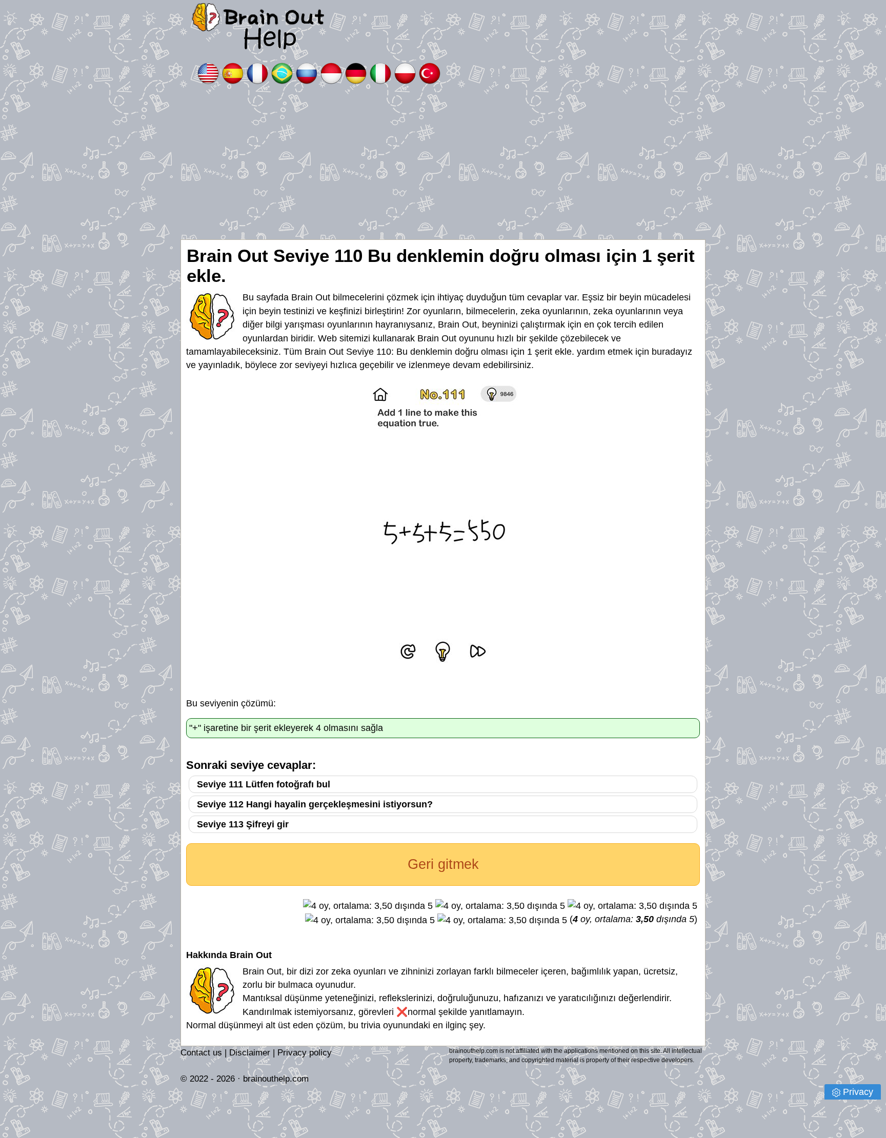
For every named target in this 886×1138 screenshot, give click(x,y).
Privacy (858, 1092)
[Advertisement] (443, 162)
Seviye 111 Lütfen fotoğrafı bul (263, 784)
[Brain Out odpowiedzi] (405, 72)
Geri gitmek (443, 864)
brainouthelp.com (276, 1079)
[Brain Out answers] (208, 72)
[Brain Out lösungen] (356, 72)
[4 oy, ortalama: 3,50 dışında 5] (368, 905)
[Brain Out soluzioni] (380, 72)
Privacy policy (304, 1053)
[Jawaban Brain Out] (331, 72)
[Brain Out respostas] (282, 72)
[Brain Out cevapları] (429, 72)
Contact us (201, 1053)
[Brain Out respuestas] (232, 72)
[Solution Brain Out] (257, 72)
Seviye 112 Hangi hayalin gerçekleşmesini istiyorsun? (315, 804)
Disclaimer (249, 1053)
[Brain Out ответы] (306, 72)
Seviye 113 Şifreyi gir (243, 824)
